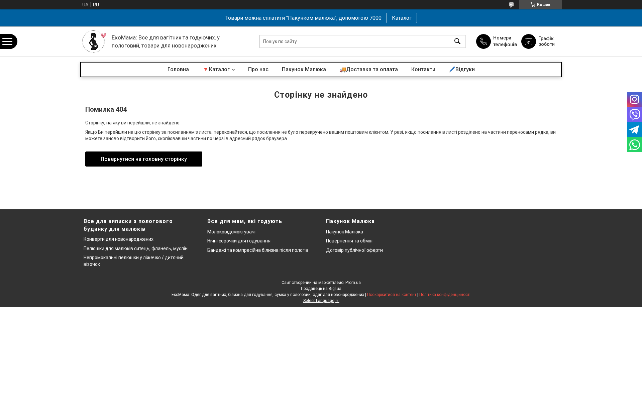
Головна (178, 69)
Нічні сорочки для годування (239, 240)
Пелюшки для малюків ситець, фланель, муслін (136, 248)
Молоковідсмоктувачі (231, 231)
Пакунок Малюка (304, 69)
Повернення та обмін (349, 240)
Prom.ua (353, 282)
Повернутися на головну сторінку (144, 159)
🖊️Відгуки (462, 69)
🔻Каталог (216, 69)
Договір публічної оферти (354, 250)
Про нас (258, 69)
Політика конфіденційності (444, 294)
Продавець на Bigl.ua (321, 288)
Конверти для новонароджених (118, 239)
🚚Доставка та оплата (368, 69)
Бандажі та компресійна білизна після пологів (257, 250)
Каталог (402, 18)
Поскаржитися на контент (391, 294)
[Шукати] (457, 41)
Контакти (423, 69)
